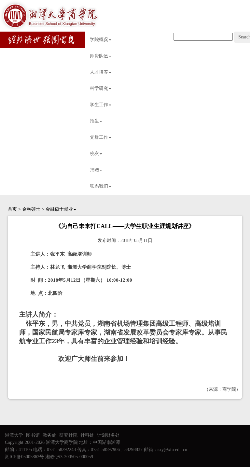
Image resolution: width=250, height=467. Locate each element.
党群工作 (99, 137)
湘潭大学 (14, 435)
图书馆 (33, 435)
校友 (94, 153)
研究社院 (68, 435)
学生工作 (99, 104)
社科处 (87, 435)
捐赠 (94, 169)
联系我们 (99, 186)
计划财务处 (108, 435)
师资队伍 (99, 55)
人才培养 (99, 72)
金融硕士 (31, 209)
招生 (94, 121)
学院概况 (99, 39)
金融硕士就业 (59, 209)
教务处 (49, 435)
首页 (12, 209)
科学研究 (99, 88)
